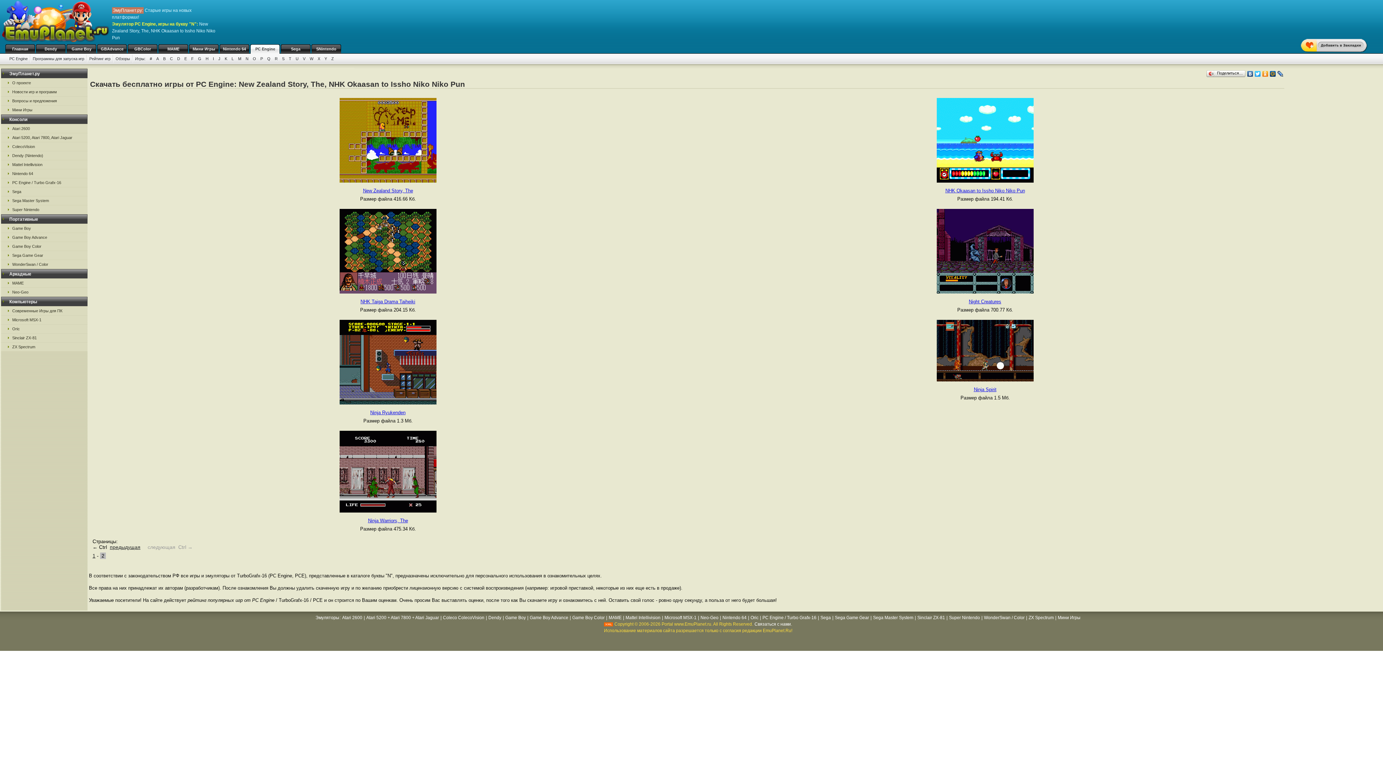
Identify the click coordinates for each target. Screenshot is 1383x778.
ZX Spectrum (23, 347)
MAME (173, 49)
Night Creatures (985, 301)
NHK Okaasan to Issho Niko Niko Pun (985, 190)
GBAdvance (112, 49)
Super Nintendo (25, 209)
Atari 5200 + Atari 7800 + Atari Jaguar (402, 617)
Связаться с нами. (773, 624)
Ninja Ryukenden (388, 412)
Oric (16, 329)
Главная (20, 49)
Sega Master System (30, 200)
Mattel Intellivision (27, 164)
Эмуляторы (327, 617)
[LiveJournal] (1280, 74)
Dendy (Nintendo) (27, 155)
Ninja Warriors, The (388, 520)
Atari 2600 (21, 128)
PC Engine (265, 49)
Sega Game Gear (27, 255)
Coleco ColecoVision (463, 617)
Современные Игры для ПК (37, 311)
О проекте (21, 83)
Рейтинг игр (100, 59)
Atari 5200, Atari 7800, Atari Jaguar (42, 137)
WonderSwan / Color (30, 264)
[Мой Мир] (1273, 74)
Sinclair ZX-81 (24, 338)
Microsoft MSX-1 (26, 320)
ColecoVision (23, 146)
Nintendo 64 (234, 49)
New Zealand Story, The (388, 190)
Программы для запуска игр (58, 59)
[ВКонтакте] (1250, 74)
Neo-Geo (20, 292)
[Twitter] (1258, 74)
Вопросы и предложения (34, 101)
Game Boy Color (26, 246)
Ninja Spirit (985, 389)
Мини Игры (204, 49)
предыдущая (125, 547)
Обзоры (123, 59)
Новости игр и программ (34, 92)
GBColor (142, 49)
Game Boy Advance (29, 237)
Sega (295, 49)
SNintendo (326, 49)
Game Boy (81, 49)
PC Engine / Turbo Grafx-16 (36, 182)
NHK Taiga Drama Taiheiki (388, 301)
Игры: (140, 59)
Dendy (51, 49)
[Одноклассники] (1265, 74)
